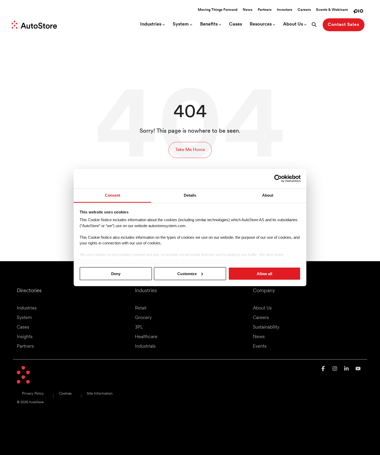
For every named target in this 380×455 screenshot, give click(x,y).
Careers (304, 10)
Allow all (264, 273)
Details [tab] (190, 195)
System (181, 24)
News (248, 10)
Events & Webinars (332, 10)
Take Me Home (190, 150)
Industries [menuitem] (27, 308)
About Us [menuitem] (262, 308)
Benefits (209, 24)
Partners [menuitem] (25, 346)
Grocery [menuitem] (143, 318)
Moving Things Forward (218, 10)
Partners (265, 10)
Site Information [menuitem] (100, 394)
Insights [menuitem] (25, 337)
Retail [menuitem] (140, 308)
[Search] (314, 24)
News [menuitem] (259, 337)
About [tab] (267, 195)
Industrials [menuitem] (145, 346)
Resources (261, 24)
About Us (293, 24)
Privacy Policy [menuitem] (33, 394)
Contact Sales (343, 24)
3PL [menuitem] (139, 327)
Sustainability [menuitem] (266, 327)
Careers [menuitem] (261, 318)
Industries (150, 24)
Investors (284, 10)
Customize (187, 273)
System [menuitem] (24, 318)
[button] (323, 369)
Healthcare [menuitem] (146, 337)
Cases (235, 24)
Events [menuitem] (260, 346)
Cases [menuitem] (23, 327)
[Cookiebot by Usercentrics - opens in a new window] (278, 178)
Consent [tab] (112, 195)
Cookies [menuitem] (65, 394)
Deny (115, 273)
